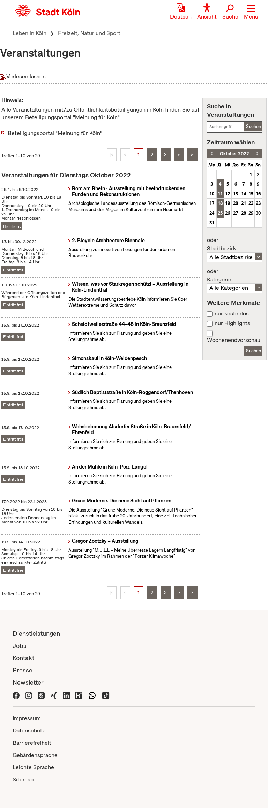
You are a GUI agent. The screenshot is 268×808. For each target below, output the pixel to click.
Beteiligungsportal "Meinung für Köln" (55, 133)
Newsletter (28, 682)
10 (211, 194)
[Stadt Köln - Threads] (41, 694)
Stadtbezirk (221, 244)
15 (250, 194)
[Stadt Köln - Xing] (53, 694)
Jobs (20, 646)
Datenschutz (29, 730)
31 (211, 223)
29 (250, 213)
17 (211, 203)
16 (258, 194)
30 (258, 213)
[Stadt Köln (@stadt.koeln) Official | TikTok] (106, 694)
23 (258, 203)
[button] (251, 12)
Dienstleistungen (36, 633)
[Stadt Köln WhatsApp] (92, 694)
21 (243, 203)
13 (235, 194)
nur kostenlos (232, 313)
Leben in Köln (29, 33)
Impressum (27, 718)
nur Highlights (232, 323)
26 (227, 213)
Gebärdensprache (35, 755)
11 (220, 194)
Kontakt (23, 658)
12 (227, 194)
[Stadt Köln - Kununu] (78, 694)
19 (227, 203)
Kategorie (219, 275)
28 (243, 213)
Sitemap (23, 779)
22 (250, 203)
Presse (22, 670)
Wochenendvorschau (233, 340)
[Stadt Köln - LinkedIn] (66, 694)
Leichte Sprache (33, 767)
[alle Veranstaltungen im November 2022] (257, 153)
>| (192, 155)
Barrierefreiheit (32, 742)
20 (235, 203)
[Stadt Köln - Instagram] (28, 694)
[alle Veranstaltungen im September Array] (211, 153)
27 (235, 213)
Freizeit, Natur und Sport (89, 33)
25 (220, 213)
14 (243, 194)
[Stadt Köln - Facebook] (16, 694)
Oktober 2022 (234, 154)
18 (220, 203)
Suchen (253, 126)
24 (211, 213)
